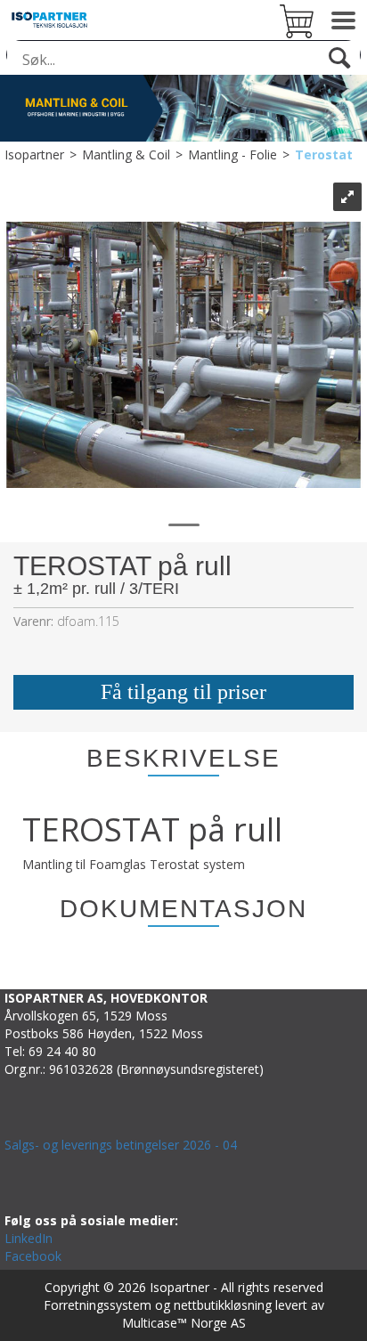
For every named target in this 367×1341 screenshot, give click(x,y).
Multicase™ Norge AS (184, 1322)
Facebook (32, 1256)
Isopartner (34, 154)
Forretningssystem (97, 1304)
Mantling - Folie (232, 154)
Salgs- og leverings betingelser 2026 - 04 (120, 1144)
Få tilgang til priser (183, 691)
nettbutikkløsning (223, 1304)
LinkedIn (28, 1238)
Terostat (324, 154)
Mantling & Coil (126, 154)
